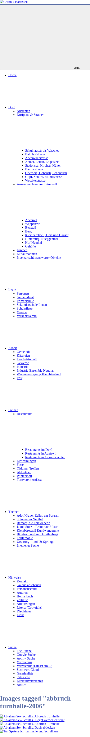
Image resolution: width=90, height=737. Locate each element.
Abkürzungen (26, 604)
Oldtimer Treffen (28, 468)
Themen (13, 511)
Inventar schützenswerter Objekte (39, 257)
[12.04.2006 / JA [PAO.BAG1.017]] (32, 720)
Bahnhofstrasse (35, 154)
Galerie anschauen (29, 585)
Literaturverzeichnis (30, 681)
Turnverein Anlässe (29, 479)
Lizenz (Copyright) (29, 607)
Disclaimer (24, 611)
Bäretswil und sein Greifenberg (37, 534)
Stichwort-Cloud (28, 669)
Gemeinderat (25, 297)
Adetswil (31, 220)
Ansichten (23, 111)
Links (20, 615)
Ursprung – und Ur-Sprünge (35, 541)
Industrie (22, 366)
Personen (23, 293)
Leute (12, 289)
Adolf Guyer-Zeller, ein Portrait (37, 515)
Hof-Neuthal (33, 242)
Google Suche (26, 654)
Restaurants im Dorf (38, 449)
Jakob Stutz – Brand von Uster (37, 526)
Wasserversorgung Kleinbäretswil (39, 374)
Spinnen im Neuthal (30, 519)
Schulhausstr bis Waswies (42, 150)
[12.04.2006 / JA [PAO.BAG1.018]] (29, 724)
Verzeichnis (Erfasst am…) (34, 666)
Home (12, 75)
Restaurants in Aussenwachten (45, 457)
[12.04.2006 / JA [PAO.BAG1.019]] (27, 727)
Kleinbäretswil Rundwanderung (38, 530)
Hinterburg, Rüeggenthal (41, 239)
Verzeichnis (24, 662)
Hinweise (14, 577)
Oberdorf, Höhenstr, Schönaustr (46, 173)
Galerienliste (25, 673)
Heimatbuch (25, 596)
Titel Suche (24, 651)
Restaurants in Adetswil (40, 453)
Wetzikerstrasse (35, 180)
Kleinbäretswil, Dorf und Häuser (46, 235)
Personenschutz (27, 589)
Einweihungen (26, 461)
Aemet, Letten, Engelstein (42, 162)
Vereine (22, 312)
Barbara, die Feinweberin (33, 523)
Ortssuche (23, 677)
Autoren (22, 592)
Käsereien (23, 355)
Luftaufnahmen (27, 254)
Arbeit (12, 348)
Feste (20, 464)
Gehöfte (30, 246)
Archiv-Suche (26, 658)
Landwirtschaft (27, 359)
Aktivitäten (24, 472)
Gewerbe (23, 363)
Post (19, 378)
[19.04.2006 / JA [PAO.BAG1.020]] (29, 731)
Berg (28, 231)
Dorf (11, 107)
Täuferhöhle (25, 538)
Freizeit (13, 410)
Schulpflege (24, 308)
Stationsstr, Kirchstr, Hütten (43, 165)
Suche (12, 647)
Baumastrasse (34, 169)
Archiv (21, 684)
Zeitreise (22, 600)
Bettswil (30, 227)
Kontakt (22, 581)
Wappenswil (33, 224)
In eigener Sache (28, 545)
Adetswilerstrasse (36, 158)
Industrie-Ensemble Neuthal (35, 370)
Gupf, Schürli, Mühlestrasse (43, 177)
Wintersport (24, 476)
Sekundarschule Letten (32, 304)
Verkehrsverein (27, 316)
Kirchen (22, 250)
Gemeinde (23, 352)
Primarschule (25, 301)
